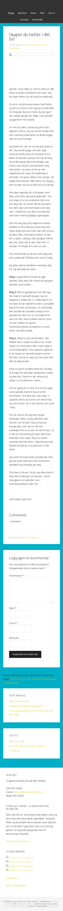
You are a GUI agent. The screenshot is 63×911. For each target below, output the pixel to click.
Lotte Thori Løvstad (15, 906)
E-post (13, 622)
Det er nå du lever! (19, 701)
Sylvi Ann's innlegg (29, 537)
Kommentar (16, 575)
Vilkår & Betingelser (16, 885)
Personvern (12, 878)
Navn (12, 608)
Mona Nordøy (25, 904)
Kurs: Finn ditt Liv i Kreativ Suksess (27, 745)
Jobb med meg (16, 741)
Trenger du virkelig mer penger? (25, 706)
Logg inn (53, 906)
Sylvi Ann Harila (31, 4)
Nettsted (14, 637)
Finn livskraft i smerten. (18, 841)
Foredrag (14, 750)
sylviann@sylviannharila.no (28, 792)
